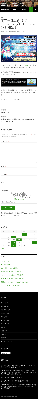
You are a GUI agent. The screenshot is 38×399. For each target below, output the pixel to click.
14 (19, 240)
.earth (26, 65)
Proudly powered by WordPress (9, 396)
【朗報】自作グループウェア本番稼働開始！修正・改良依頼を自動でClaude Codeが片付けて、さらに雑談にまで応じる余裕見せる (18, 386)
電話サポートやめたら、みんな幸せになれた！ (15, 282)
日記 (2, 331)
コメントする (20, 31)
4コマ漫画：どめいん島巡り (9, 268)
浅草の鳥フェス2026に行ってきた (11, 377)
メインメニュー (35, 9)
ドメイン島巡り (6, 264)
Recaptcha (4, 190)
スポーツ (3, 313)
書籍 (2, 338)
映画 (2, 334)
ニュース (3, 324)
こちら (11, 99)
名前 (3, 166)
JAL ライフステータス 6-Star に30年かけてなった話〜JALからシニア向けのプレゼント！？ (18, 366)
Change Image (19, 199)
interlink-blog (12, 31)
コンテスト (4, 310)
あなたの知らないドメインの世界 (11, 271)
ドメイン (3, 17)
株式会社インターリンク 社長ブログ (15, 9)
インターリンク (6, 261)
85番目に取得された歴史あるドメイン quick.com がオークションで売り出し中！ (19, 119)
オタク (3, 306)
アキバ (3, 303)
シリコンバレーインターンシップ (11, 285)
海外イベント (5, 341)
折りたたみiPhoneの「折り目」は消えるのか (14, 381)
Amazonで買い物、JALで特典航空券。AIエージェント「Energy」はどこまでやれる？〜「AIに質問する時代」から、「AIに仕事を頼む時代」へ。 (19, 372)
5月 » (35, 248)
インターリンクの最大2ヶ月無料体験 (12, 275)
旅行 (2, 327)
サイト (3, 182)
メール (4, 174)
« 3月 (2, 248)
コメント (5, 141)
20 (14, 242)
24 (34, 242)
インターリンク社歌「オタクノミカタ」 (13, 278)
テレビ (3, 317)
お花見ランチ (5, 111)
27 (14, 245)
